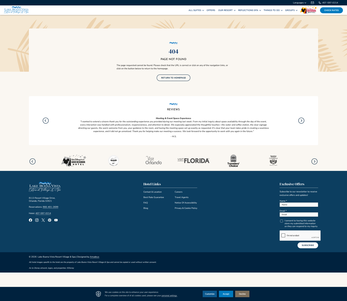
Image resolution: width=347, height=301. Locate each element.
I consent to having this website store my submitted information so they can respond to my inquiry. (301, 223)
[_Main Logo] (16, 10)
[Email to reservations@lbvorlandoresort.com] (312, 3)
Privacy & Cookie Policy (186, 208)
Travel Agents (182, 197)
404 (174, 51)
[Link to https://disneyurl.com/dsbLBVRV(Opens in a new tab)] (74, 166)
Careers (178, 191)
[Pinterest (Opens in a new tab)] (49, 221)
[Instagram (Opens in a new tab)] (36, 221)
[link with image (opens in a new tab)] (308, 10)
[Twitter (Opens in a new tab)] (43, 221)
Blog (145, 208)
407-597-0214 (330, 2)
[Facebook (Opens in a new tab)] (30, 221)
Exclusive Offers (292, 184)
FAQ (145, 202)
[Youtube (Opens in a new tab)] (56, 221)
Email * (283, 210)
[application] (173, 294)
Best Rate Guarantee (153, 197)
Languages (298, 3)
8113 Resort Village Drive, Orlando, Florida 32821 (42, 199)
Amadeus (94, 256)
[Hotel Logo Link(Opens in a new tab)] (45, 191)
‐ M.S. (173, 136)
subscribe (308, 245)
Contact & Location (152, 191)
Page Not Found (174, 59)
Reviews (173, 109)
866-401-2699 (50, 206)
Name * (283, 200)
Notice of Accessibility (186, 202)
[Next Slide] (301, 121)
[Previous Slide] (46, 121)
